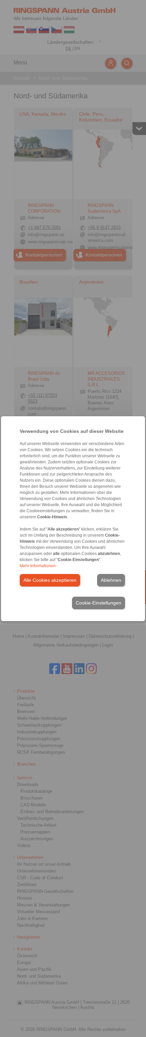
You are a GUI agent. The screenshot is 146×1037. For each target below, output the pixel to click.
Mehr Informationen (38, 566)
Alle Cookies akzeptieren (49, 580)
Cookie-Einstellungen (98, 603)
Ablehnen (111, 580)
